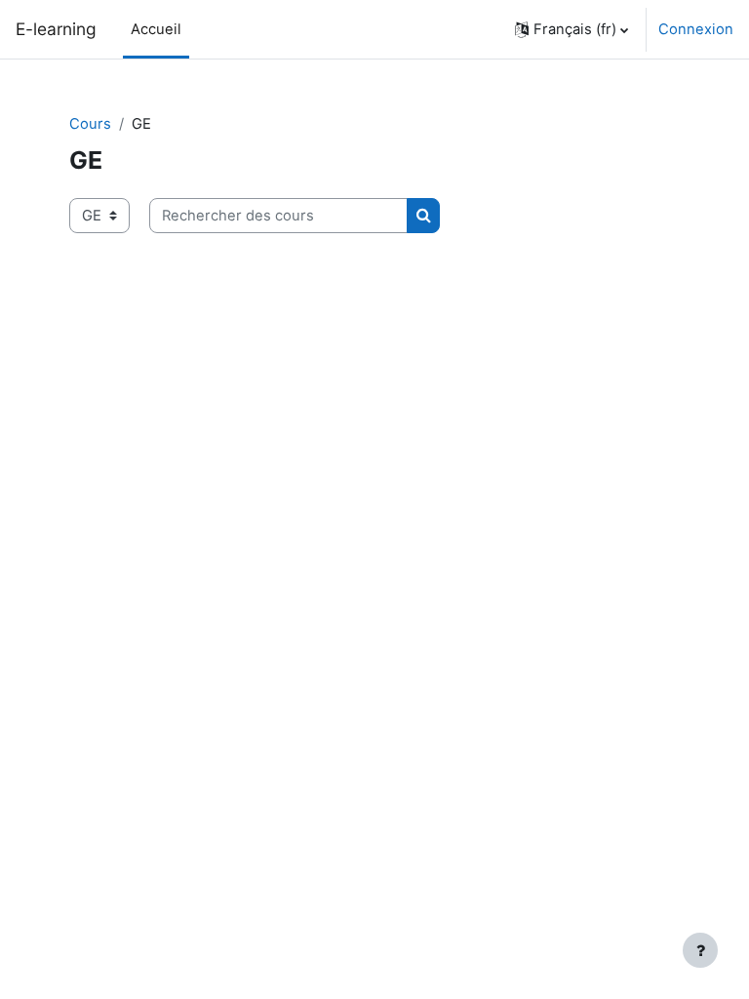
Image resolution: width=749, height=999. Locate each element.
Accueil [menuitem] (156, 29)
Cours (90, 124)
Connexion (695, 29)
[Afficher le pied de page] (700, 950)
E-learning (56, 29)
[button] (571, 29)
